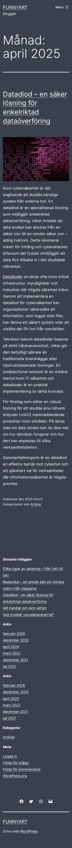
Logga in (10, 756)
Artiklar (36, 504)
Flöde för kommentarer (22, 769)
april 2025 (11, 647)
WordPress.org (15, 776)
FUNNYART (15, 7)
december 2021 (15, 660)
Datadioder (13, 276)
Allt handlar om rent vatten (25, 608)
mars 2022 (11, 653)
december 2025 (16, 640)
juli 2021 (9, 666)
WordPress (29, 831)
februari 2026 (14, 634)
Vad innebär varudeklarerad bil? (28, 615)
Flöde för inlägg (15, 763)
